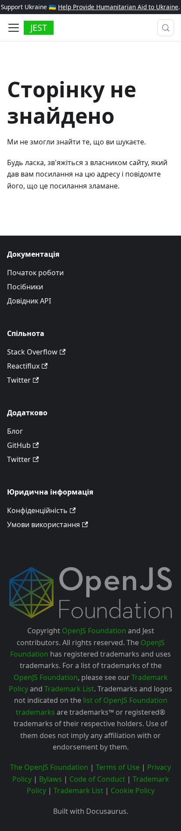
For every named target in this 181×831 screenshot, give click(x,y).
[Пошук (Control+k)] (165, 27)
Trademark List (69, 689)
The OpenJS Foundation (49, 767)
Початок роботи (35, 272)
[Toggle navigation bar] (13, 27)
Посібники (25, 287)
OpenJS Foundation (94, 630)
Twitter (19, 380)
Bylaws (50, 779)
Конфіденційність (37, 510)
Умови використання (43, 524)
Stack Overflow (32, 352)
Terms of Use (118, 767)
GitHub (19, 445)
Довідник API (29, 301)
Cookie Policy (133, 790)
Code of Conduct (97, 779)
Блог (15, 431)
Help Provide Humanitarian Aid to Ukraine (118, 7)
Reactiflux (23, 366)
